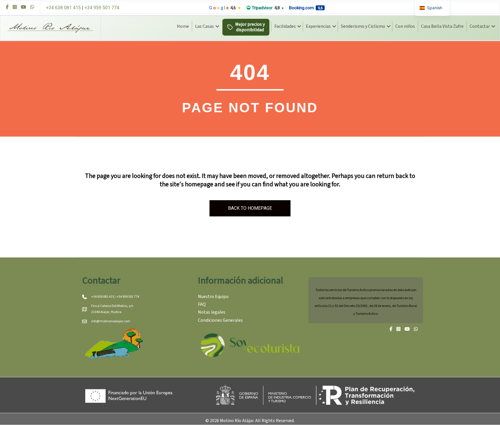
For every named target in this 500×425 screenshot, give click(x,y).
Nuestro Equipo (213, 296)
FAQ (202, 304)
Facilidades (285, 26)
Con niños (405, 26)
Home (183, 26)
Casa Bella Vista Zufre (442, 26)
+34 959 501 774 (101, 7)
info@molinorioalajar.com (110, 321)
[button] (217, 26)
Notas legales (211, 312)
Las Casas (204, 26)
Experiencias (318, 26)
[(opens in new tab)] (250, 345)
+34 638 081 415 (63, 7)
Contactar (480, 26)
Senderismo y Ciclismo (363, 26)
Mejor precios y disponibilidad (250, 27)
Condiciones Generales (220, 320)
